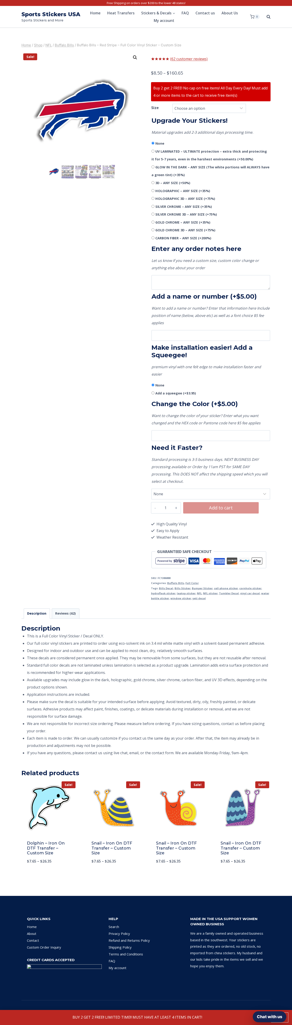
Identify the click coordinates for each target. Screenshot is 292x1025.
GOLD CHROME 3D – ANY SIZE (185, 230)
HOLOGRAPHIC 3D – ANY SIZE (185, 198)
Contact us (205, 13)
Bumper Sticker (202, 588)
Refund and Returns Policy (129, 940)
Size (155, 107)
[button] (135, 57)
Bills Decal (166, 588)
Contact (33, 940)
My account (164, 20)
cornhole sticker (250, 588)
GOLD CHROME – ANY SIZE (182, 222)
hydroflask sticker (163, 593)
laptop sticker (186, 593)
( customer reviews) (189, 58)
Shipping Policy (120, 947)
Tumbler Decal (229, 593)
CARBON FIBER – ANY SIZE (183, 238)
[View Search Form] (266, 17)
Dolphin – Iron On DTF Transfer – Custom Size (46, 848)
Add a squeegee (175, 393)
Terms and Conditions (126, 954)
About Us (230, 13)
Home (95, 13)
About (31, 933)
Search (114, 926)
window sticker (180, 598)
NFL (199, 593)
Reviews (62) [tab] (65, 613)
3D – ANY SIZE (172, 183)
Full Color (192, 583)
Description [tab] (36, 613)
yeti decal (199, 598)
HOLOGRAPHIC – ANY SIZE (182, 191)
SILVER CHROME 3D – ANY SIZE (186, 214)
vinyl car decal (250, 593)
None (159, 143)
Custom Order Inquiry (44, 947)
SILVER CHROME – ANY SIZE (183, 206)
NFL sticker (210, 593)
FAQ (185, 13)
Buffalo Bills (175, 583)
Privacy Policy (119, 933)
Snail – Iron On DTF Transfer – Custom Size (111, 848)
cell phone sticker (226, 588)
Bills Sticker (182, 588)
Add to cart (221, 508)
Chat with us (269, 1016)
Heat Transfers (121, 13)
